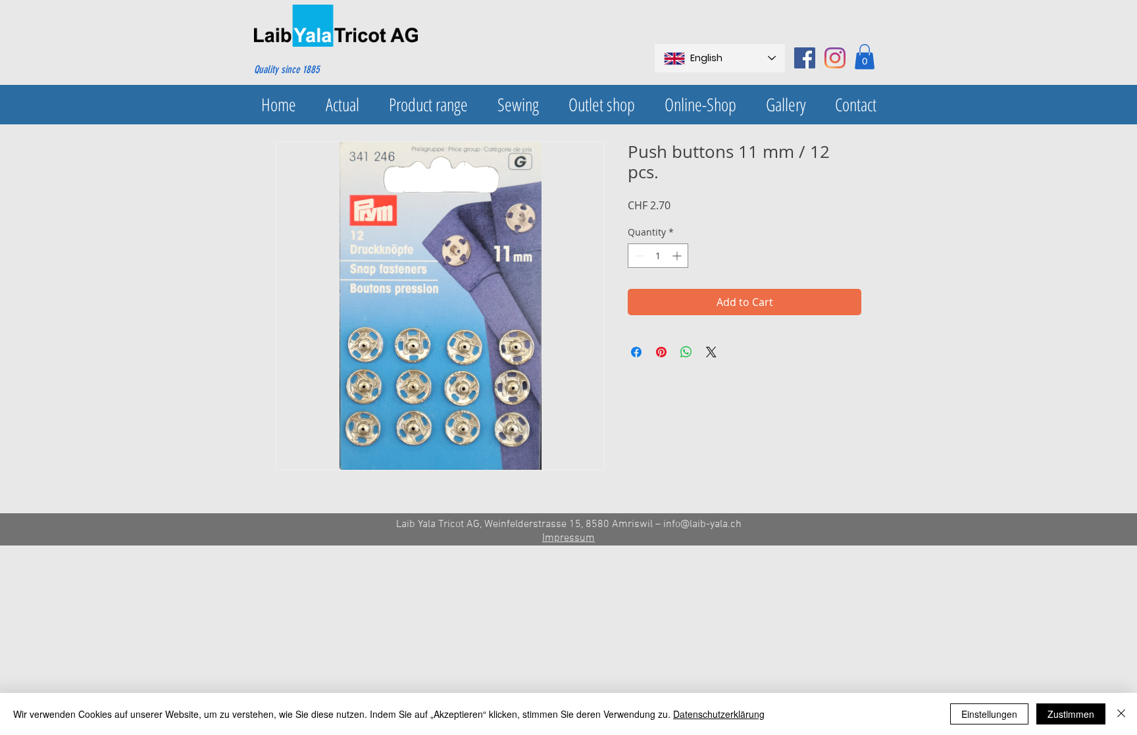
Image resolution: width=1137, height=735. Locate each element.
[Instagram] (835, 57)
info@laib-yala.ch (702, 524)
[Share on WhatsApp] (686, 352)
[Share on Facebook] (636, 352)
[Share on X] (711, 352)
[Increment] (678, 255)
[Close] (1121, 713)
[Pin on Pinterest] (661, 352)
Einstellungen (989, 714)
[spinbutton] (658, 255)
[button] (864, 56)
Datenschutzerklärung (719, 714)
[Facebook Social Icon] (804, 57)
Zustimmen (1071, 714)
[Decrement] (638, 255)
